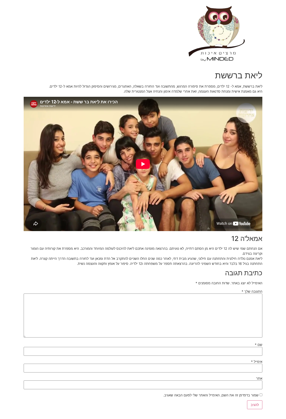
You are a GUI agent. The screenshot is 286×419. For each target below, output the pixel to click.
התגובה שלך (252, 291)
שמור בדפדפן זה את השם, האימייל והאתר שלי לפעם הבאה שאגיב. (211, 395)
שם (258, 344)
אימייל (256, 361)
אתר (259, 378)
